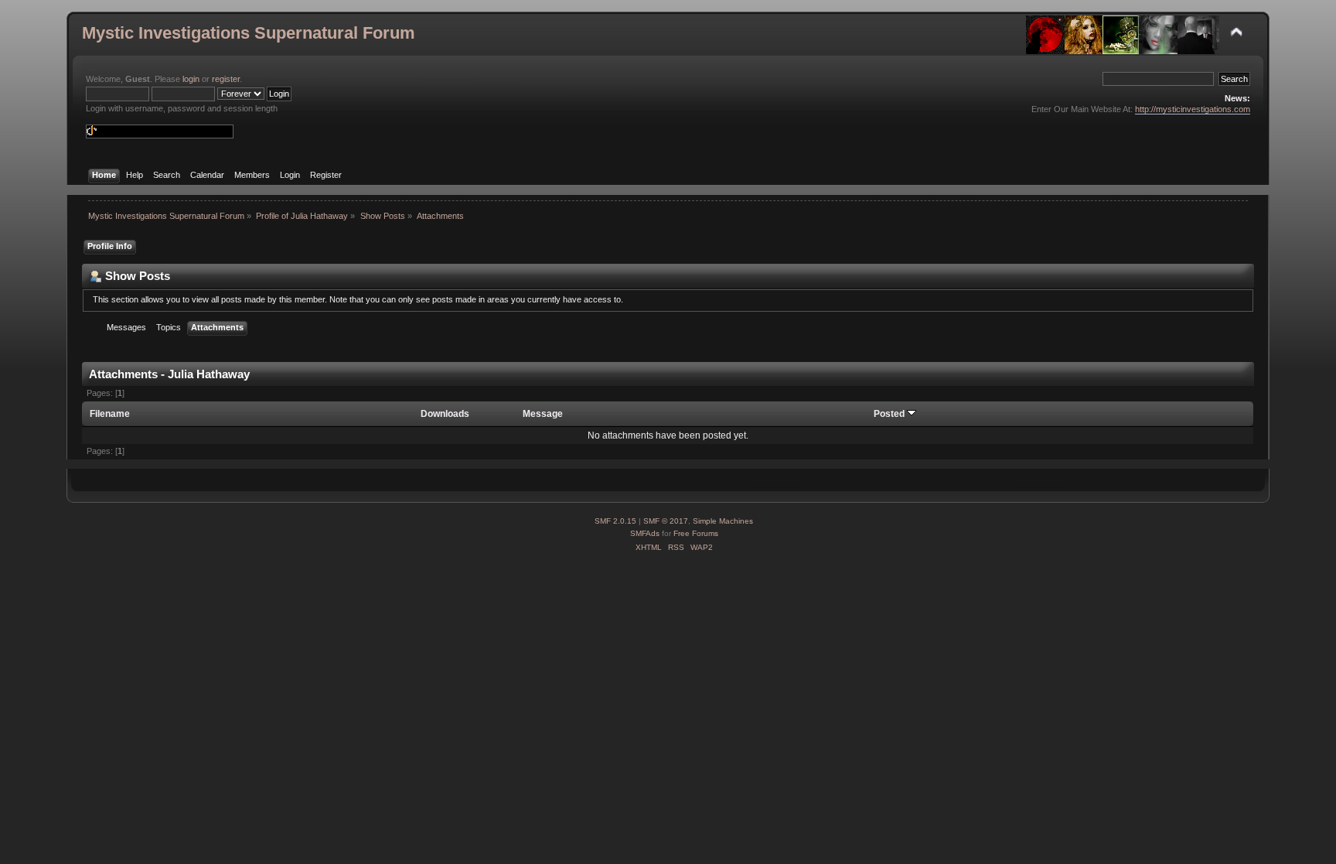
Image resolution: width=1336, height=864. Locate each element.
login (190, 79)
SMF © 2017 (665, 521)
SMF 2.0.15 (615, 521)
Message (543, 413)
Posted (890, 413)
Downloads (445, 413)
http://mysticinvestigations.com (1192, 109)
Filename (110, 413)
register (226, 79)
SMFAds (644, 533)
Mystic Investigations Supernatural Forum (248, 33)
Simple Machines (723, 521)
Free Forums (695, 533)
